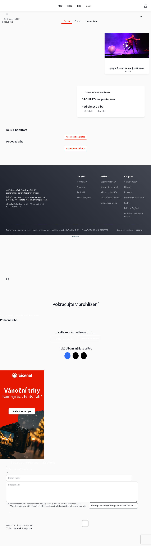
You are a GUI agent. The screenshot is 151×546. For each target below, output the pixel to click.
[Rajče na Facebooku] (8, 214)
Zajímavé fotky (108, 181)
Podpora (128, 176)
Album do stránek (109, 186)
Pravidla (128, 192)
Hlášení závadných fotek (133, 215)
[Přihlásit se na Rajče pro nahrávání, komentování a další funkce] (145, 5)
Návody (128, 186)
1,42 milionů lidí (14, 206)
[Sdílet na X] (75, 355)
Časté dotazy (130, 181)
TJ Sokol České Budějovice (19, 528)
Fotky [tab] (67, 21)
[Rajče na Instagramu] (13, 214)
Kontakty (82, 181)
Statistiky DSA (84, 197)
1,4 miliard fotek (21, 204)
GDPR (127, 202)
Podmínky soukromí (134, 197)
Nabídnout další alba (75, 136)
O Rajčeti (81, 176)
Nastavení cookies (125, 230)
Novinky (81, 186)
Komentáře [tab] (91, 21)
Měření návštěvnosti (111, 197)
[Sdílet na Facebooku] (67, 355)
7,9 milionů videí (36, 204)
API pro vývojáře (109, 192)
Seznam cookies (109, 202)
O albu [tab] (78, 21)
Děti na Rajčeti (131, 208)
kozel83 (128, 71)
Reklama (105, 176)
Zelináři (81, 192)
